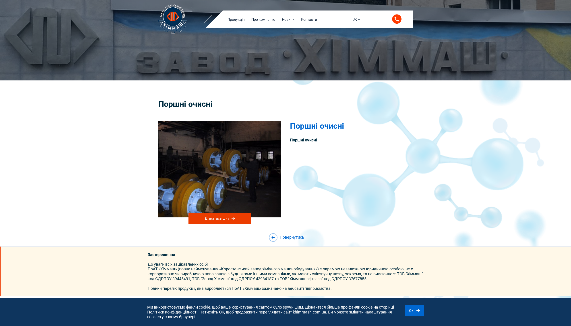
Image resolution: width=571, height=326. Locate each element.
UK (354, 19)
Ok (411, 311)
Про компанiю (263, 19)
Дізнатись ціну (217, 218)
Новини (288, 19)
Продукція (236, 19)
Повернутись (292, 237)
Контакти (309, 19)
